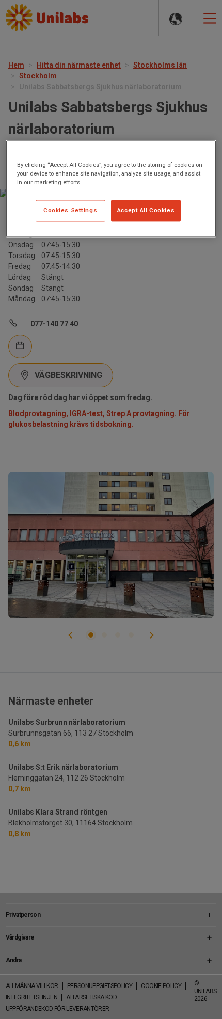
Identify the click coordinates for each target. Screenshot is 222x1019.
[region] (111, 189)
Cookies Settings (70, 210)
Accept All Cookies (146, 210)
